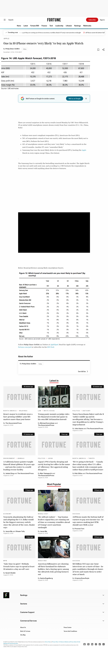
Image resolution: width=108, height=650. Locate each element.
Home (19, 26)
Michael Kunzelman (47, 423)
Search (10, 20)
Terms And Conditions (70, 631)
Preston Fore (79, 528)
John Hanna (79, 428)
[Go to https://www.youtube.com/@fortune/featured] (104, 644)
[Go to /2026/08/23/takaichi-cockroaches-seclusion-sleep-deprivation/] (54, 444)
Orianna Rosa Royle (82, 578)
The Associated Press (13, 423)
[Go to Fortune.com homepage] (54, 19)
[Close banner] (86, 98)
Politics (76, 410)
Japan (50, 458)
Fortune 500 (34, 26)
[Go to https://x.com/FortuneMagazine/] (88, 644)
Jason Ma (8, 531)
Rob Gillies (78, 473)
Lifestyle (69, 26)
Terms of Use (47, 641)
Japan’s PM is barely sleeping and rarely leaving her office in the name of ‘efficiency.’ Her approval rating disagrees (54, 465)
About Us (23, 627)
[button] (19, 26)
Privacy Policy (55, 641)
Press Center (68, 627)
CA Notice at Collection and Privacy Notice (68, 641)
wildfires (23, 410)
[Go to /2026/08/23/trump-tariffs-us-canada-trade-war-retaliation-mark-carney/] (89, 444)
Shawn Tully (20, 531)
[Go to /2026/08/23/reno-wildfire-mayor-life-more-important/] (19, 397)
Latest (26, 26)
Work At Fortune (25, 631)
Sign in (102, 20)
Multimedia (87, 26)
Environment (9, 458)
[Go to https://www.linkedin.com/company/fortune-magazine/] (92, 644)
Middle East (43, 513)
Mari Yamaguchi (46, 473)
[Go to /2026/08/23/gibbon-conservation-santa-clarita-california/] (19, 444)
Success (76, 513)
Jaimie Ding (9, 473)
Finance (44, 26)
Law (39, 410)
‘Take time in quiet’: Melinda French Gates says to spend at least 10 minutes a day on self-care (18, 566)
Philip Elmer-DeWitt (12, 49)
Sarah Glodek (10, 573)
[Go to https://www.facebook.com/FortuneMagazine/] (85, 644)
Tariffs (91, 458)
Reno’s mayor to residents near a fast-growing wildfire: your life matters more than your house (17, 416)
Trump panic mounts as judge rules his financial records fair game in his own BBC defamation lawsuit (53, 416)
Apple (6, 38)
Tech (51, 26)
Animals (21, 458)
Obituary (86, 410)
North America (10, 410)
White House (49, 410)
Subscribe (92, 20)
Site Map (23, 635)
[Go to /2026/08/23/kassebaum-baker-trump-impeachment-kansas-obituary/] (89, 397)
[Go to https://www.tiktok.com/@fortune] (100, 644)
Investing (42, 560)
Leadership (59, 26)
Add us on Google (75, 98)
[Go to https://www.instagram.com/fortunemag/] (96, 644)
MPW (5, 560)
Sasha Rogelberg (46, 578)
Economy (7, 513)
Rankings (77, 26)
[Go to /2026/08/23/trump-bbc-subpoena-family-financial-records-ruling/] (54, 397)
